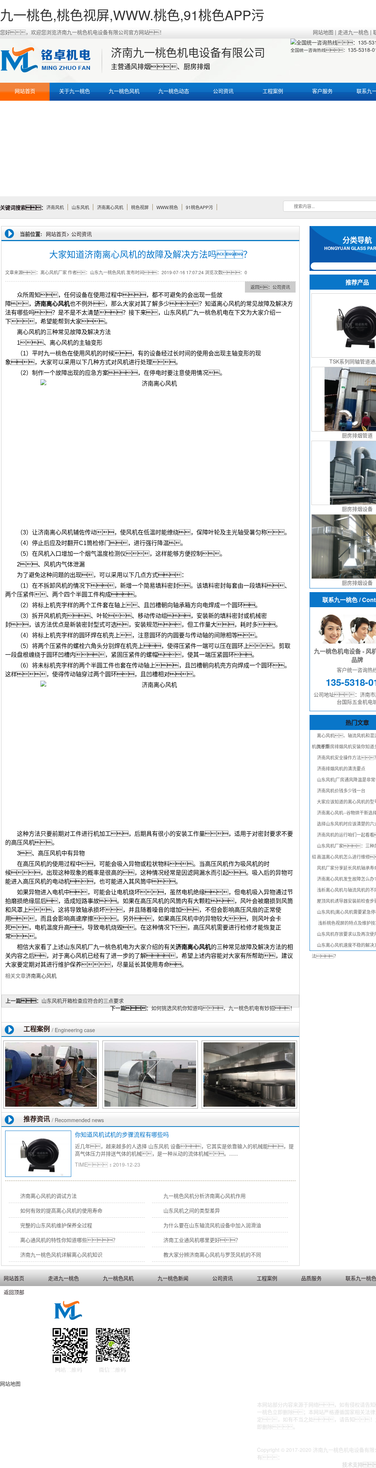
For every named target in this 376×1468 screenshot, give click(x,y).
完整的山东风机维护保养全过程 (56, 1225)
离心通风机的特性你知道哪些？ (69, 1239)
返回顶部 (14, 1292)
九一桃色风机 (124, 90)
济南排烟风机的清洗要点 (341, 768)
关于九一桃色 (74, 90)
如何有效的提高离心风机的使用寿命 (61, 1210)
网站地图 (323, 32)
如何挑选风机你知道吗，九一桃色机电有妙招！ (223, 1008)
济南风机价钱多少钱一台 (341, 790)
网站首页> (57, 233)
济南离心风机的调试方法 (48, 1195)
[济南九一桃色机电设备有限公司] (50, 61)
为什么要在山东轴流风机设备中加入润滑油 (212, 1225)
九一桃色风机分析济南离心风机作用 (204, 1195)
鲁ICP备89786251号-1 (309, 1457)
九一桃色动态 (173, 90)
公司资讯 (223, 90)
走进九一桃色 (353, 32)
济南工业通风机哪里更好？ (202, 1239)
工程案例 (273, 90)
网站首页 (25, 90)
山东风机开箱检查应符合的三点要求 (82, 1000)
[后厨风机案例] (249, 1074)
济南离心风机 (41, 975)
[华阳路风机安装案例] (51, 1074)
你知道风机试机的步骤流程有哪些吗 (122, 1134)
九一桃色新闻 (173, 1278)
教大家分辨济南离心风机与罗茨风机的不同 (212, 1254)
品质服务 (311, 1278)
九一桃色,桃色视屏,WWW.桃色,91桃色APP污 (132, 14)
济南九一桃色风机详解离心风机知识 (61, 1254)
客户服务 (322, 90)
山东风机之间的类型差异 (191, 1210)
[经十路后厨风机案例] (150, 1074)
